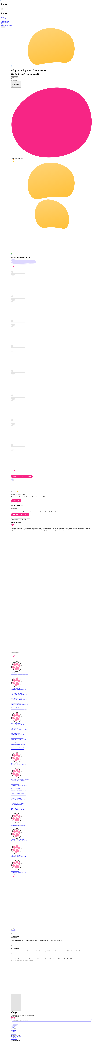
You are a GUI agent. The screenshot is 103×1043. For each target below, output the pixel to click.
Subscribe (15, 1023)
